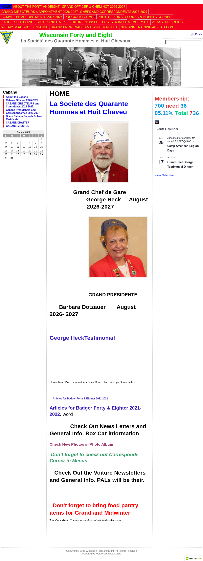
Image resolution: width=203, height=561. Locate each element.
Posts (198, 34)
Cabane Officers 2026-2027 (22, 100)
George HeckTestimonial (82, 338)
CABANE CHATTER (17, 122)
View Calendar (164, 175)
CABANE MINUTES (17, 125)
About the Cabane (17, 96)
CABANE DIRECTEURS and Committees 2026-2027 (22, 105)
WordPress (101, 553)
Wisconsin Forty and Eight (75, 35)
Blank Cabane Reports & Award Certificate (25, 118)
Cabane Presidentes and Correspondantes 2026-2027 (23, 111)
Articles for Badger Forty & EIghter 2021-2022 (80, 398)
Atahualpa (115, 553)
